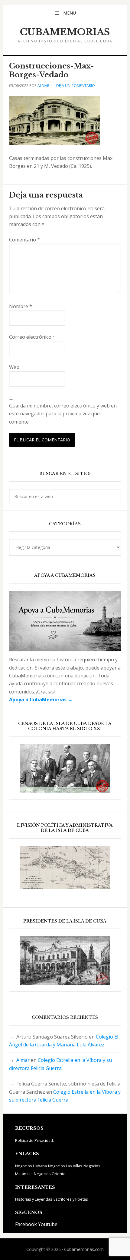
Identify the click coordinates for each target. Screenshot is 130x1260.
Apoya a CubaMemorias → (41, 699)
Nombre (20, 306)
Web (14, 367)
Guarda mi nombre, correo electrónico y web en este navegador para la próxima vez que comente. (63, 413)
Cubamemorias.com (84, 1249)
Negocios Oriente (50, 1173)
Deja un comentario (75, 85)
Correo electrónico (32, 337)
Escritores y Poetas (71, 1199)
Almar (23, 1060)
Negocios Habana (31, 1166)
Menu (69, 13)
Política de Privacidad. (34, 1140)
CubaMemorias (65, 32)
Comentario (24, 239)
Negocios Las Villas (65, 1166)
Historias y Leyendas (33, 1199)
